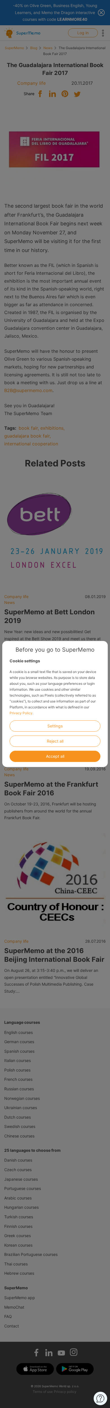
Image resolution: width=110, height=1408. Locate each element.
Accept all (55, 756)
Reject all (55, 741)
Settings (55, 726)
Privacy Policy (21, 713)
